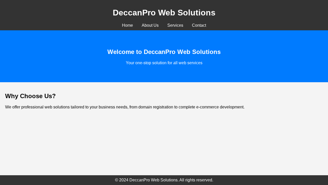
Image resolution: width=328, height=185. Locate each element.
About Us (150, 25)
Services (175, 25)
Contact (199, 25)
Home (127, 25)
